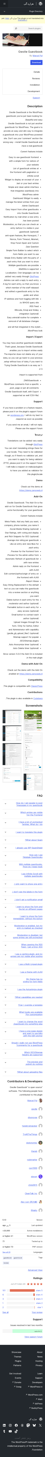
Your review (37, 1312)
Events (18, 1378)
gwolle (34, 1109)
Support (36, 98)
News (39, 1356)
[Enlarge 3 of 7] (39, 777)
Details (37, 72)
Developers (37, 1382)
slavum (34, 1176)
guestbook (8, 1258)
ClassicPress (36, 686)
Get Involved (15, 1373)
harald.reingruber (29, 1126)
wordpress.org (17, 415)
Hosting (38, 1361)
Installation (35, 85)
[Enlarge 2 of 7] (39, 736)
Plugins (18, 1361)
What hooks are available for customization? (30, 1013)
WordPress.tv (35, 1386)
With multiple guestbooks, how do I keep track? (30, 865)
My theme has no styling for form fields (32, 980)
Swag (17, 1386)
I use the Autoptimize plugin (29, 989)
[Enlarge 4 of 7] (18, 713)
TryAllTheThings (30, 1134)
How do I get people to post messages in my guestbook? (29, 804)
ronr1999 (33, 1168)
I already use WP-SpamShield (29, 848)
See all (5, 1312)
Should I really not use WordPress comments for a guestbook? (27, 1044)
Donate (16, 1382)
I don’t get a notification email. (28, 899)
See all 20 (6, 1252)
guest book (18, 1258)
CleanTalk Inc (31, 1193)
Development (34, 91)
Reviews (36, 78)
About (39, 1352)
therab (34, 1151)
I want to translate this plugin (29, 832)
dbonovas (32, 1117)
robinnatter (32, 1159)
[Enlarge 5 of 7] (18, 728)
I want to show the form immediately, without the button (27, 917)
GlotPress (34, 276)
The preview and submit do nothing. (33, 1063)
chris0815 (32, 1185)
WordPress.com (34, 1395)
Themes (17, 1356)
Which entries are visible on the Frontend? (31, 813)
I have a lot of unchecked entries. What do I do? (30, 823)
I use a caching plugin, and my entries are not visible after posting (26, 955)
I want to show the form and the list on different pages (29, 908)
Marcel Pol (37, 55)
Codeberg (37, 698)
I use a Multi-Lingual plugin (30, 964)
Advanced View (35, 1270)
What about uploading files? (29, 1072)
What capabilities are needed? (28, 997)
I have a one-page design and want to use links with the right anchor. (30, 1033)
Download (36, 62)
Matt (39, 1399)
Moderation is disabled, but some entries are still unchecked (27, 936)
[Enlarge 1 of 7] (39, 713)
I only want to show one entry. (28, 884)
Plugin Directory (35, 11)
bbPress (37, 1403)
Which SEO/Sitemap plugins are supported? (32, 1053)
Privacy (39, 1365)
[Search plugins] (16, 28)
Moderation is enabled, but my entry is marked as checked (28, 927)
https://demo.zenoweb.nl (30, 490)
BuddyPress (35, 1408)
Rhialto (34, 1210)
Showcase (16, 1352)
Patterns (17, 1365)
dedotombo (31, 1143)
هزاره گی (33, 1419)
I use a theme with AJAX (31, 972)
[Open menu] (4, 3)
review (6, 1263)
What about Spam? (33, 840)
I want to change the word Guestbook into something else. (27, 1022)
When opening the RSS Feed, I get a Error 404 (31, 945)
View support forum (33, 1337)
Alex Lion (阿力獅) (29, 1202)
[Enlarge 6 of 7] (18, 746)
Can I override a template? (30, 1005)
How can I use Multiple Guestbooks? (32, 856)
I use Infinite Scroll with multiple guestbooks (31, 875)
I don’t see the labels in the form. (27, 892)
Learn (39, 1373)
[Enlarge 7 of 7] (18, 770)
